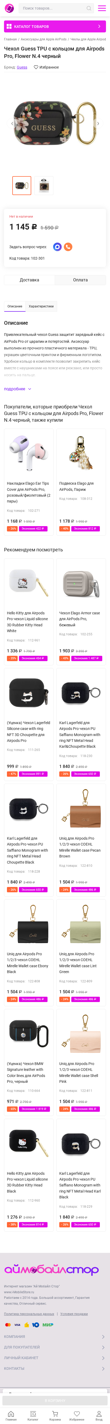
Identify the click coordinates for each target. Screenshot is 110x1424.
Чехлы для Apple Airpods (89, 39)
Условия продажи (74, 1314)
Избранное (49, 67)
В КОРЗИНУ (55, 1400)
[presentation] (12, 123)
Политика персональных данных (29, 1314)
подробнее (15, 388)
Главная (10, 39)
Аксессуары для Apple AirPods (43, 39)
